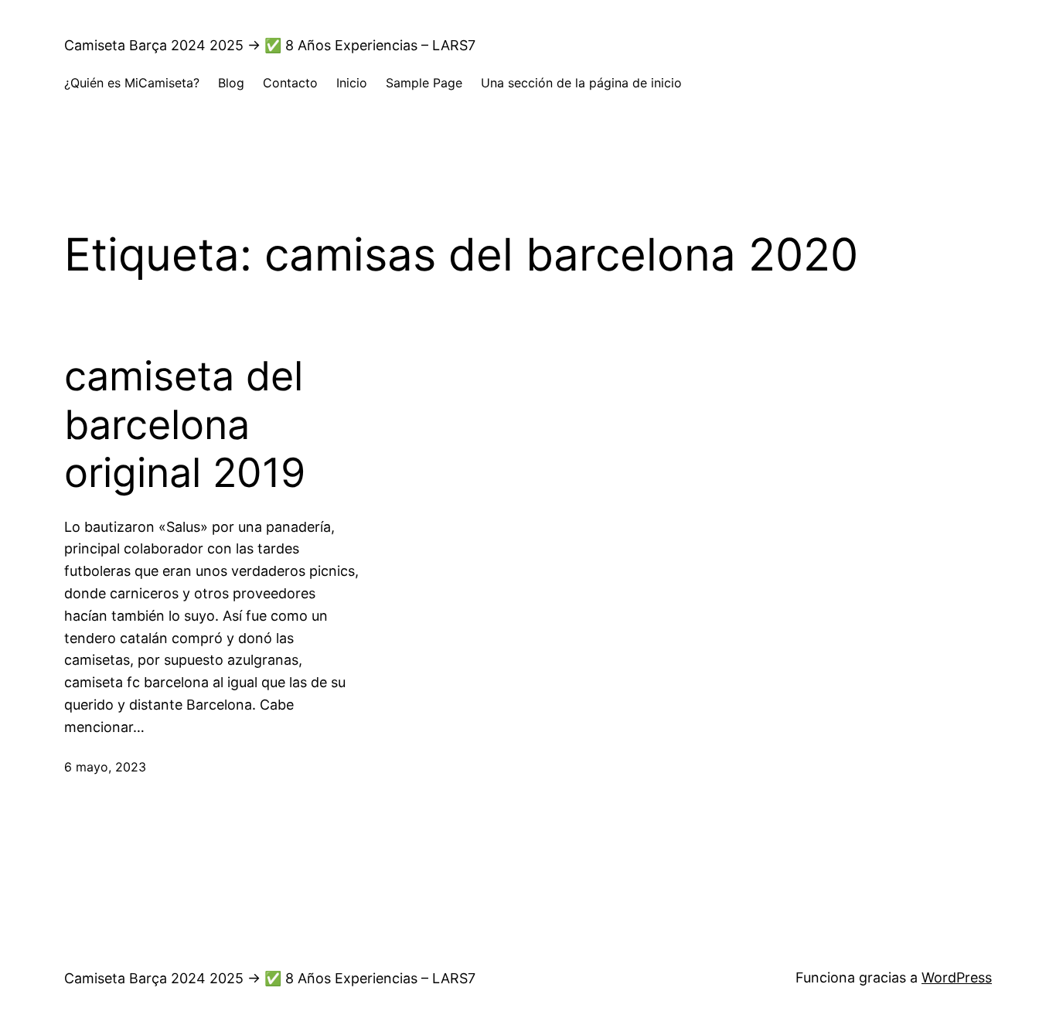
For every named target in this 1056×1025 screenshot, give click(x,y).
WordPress (956, 977)
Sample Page (424, 82)
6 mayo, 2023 (105, 767)
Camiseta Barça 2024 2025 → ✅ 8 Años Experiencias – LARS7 (269, 45)
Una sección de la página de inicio (581, 82)
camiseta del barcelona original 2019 (184, 424)
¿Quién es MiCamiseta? (131, 82)
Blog (231, 82)
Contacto (290, 82)
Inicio (351, 82)
